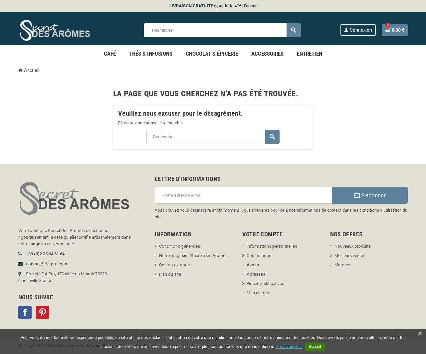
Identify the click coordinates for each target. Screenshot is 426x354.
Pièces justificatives (265, 283)
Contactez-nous (174, 264)
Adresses (256, 274)
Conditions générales (179, 246)
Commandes (259, 255)
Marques (342, 264)
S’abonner (373, 195)
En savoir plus (289, 346)
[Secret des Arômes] (61, 29)
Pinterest (42, 312)
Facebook (25, 312)
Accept (315, 346)
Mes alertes (258, 292)
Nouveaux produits (352, 246)
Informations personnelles (272, 246)
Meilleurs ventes (349, 255)
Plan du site (170, 274)
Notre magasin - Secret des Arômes (193, 255)
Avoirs (253, 264)
